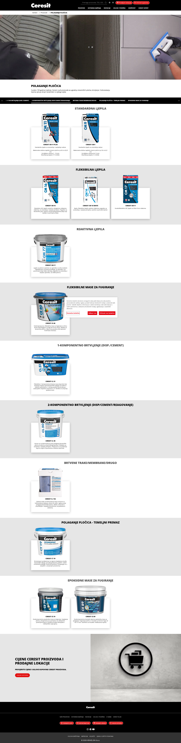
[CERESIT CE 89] (90, 606)
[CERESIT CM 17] (130, 197)
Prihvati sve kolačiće (107, 313)
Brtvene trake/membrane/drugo (90, 463)
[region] (91, 307)
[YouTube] (87, 729)
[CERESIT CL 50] (50, 431)
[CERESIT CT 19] (50, 548)
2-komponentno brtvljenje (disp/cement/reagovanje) (90, 405)
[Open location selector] (109, 2)
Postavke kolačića (73, 313)
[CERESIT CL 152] (50, 490)
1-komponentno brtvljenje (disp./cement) (90, 345)
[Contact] (113, 2)
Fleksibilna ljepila (90, 169)
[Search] (106, 2)
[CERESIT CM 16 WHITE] (90, 197)
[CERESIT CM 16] (50, 197)
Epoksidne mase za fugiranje (90, 580)
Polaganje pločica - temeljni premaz (90, 522)
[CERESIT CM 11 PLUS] (50, 136)
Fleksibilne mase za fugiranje (90, 287)
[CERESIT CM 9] (90, 136)
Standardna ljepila (90, 108)
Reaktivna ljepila (90, 229)
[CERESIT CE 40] (50, 313)
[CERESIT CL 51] (50, 372)
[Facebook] (90, 729)
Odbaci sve (92, 313)
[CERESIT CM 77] (50, 255)
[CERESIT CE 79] (50, 606)
